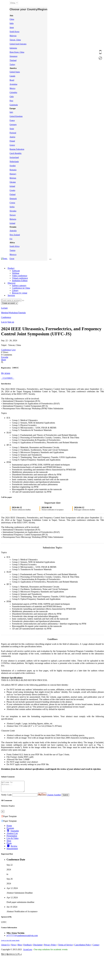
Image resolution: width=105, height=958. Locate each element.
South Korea (14, 32)
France (12, 120)
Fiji (11, 239)
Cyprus (12, 203)
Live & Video (12, 838)
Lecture (4, 308)
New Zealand (15, 235)
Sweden (13, 166)
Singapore (13, 56)
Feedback (27, 945)
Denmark (13, 199)
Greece (12, 145)
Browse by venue (19, 293)
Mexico (12, 88)
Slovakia (13, 211)
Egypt (12, 259)
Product (11, 268)
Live (14, 350)
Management (12, 848)
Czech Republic (16, 153)
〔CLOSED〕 (7, 378)
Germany (13, 125)
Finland (12, 194)
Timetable (14, 831)
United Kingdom (16, 116)
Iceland (12, 223)
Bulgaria (13, 219)
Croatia (12, 190)
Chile (12, 97)
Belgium (13, 178)
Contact (96, 945)
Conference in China (21, 288)
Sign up (10, 322)
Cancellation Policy (82, 945)
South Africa (14, 246)
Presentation (12, 836)
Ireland (12, 186)
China (12, 19)
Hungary (13, 174)
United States (15, 72)
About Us (5, 945)
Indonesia (13, 48)
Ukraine (13, 182)
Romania (13, 170)
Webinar (15, 273)
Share (3, 359)
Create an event (8, 303)
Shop (9, 841)
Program (10, 828)
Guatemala (14, 105)
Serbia (12, 207)
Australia (13, 231)
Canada (12, 76)
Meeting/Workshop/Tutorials (13, 312)
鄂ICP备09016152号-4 (11, 954)
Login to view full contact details (10, 940)
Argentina (13, 84)
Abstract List (12, 833)
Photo (9, 843)
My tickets (5, 373)
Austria (12, 137)
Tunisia (12, 250)
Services (11, 295)
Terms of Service (65, 945)
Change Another (54, 795)
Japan (12, 27)
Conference (6, 317)
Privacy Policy (50, 945)
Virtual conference (20, 278)
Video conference (19, 275)
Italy (11, 112)
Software (16, 271)
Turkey (12, 64)
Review (14, 846)
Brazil (12, 80)
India (12, 23)
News (13, 945)
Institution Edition (19, 280)
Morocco (13, 254)
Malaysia (13, 36)
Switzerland (14, 157)
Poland (12, 141)
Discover (11, 283)
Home (9, 825)
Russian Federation (17, 149)
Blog (20, 945)
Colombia (13, 92)
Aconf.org (27, 949)
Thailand (13, 60)
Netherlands (14, 162)
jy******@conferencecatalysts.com (22, 935)
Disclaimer (38, 945)
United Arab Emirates (18, 44)
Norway (13, 215)
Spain (12, 129)
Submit (65, 795)
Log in (4, 322)
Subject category (19, 285)
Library (15, 290)
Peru (11, 101)
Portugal (13, 133)
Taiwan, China (15, 40)
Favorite (4, 357)
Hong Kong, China (17, 52)
